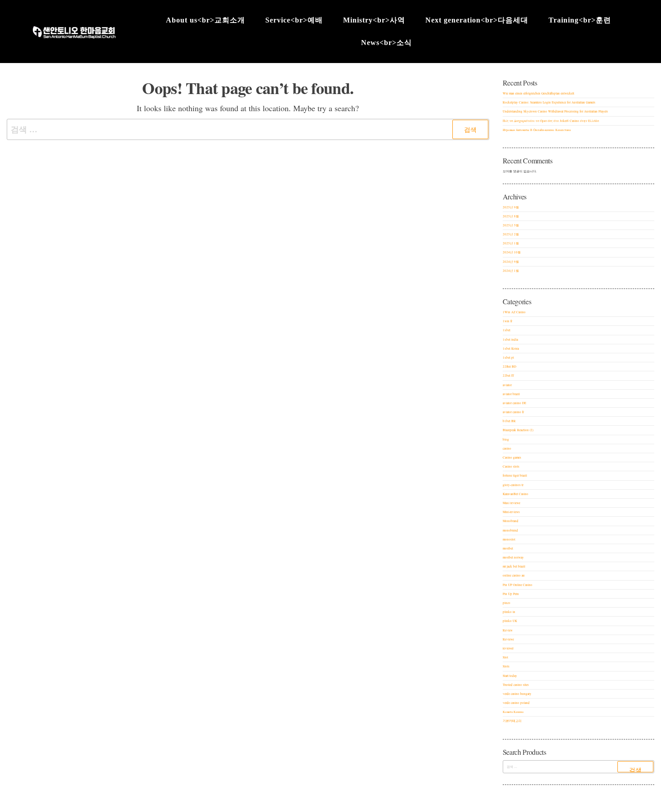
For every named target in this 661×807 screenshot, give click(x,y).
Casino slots (511, 466)
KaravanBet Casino (515, 494)
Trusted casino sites (516, 685)
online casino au (514, 575)
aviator (507, 385)
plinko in (509, 612)
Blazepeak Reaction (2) (518, 430)
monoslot (509, 539)
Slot (505, 657)
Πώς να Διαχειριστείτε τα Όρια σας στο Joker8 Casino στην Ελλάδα (551, 121)
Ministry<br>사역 (374, 20)
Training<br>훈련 (580, 20)
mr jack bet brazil (514, 566)
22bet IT (508, 376)
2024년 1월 (511, 271)
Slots (506, 666)
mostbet (508, 548)
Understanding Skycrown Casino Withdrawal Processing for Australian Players (555, 111)
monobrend (510, 530)
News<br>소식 (386, 42)
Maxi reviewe (511, 503)
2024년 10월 (512, 252)
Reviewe (508, 639)
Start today (510, 676)
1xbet (506, 330)
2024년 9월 (511, 262)
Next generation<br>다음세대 (476, 20)
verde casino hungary (517, 694)
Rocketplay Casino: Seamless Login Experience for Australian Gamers (549, 102)
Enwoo (323, 800)
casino (507, 448)
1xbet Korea (511, 349)
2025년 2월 (511, 234)
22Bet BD (509, 367)
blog (506, 439)
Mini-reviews (511, 512)
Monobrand (510, 521)
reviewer (508, 648)
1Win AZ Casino (514, 312)
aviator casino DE (514, 403)
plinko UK (510, 621)
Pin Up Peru (511, 594)
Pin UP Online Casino (517, 585)
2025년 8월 (511, 216)
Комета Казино (513, 712)
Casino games (512, 457)
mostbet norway (513, 557)
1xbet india (510, 340)
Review (508, 630)
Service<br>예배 (294, 20)
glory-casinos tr (513, 485)
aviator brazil (511, 394)
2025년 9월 (511, 207)
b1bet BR (509, 421)
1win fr (507, 321)
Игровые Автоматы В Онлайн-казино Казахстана (537, 130)
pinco (506, 603)
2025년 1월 (511, 243)
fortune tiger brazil (515, 475)
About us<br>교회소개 (205, 20)
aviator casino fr (513, 412)
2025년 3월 (511, 225)
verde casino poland (516, 703)
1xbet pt (508, 358)
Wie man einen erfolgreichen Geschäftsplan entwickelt (538, 93)
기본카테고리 (512, 721)
